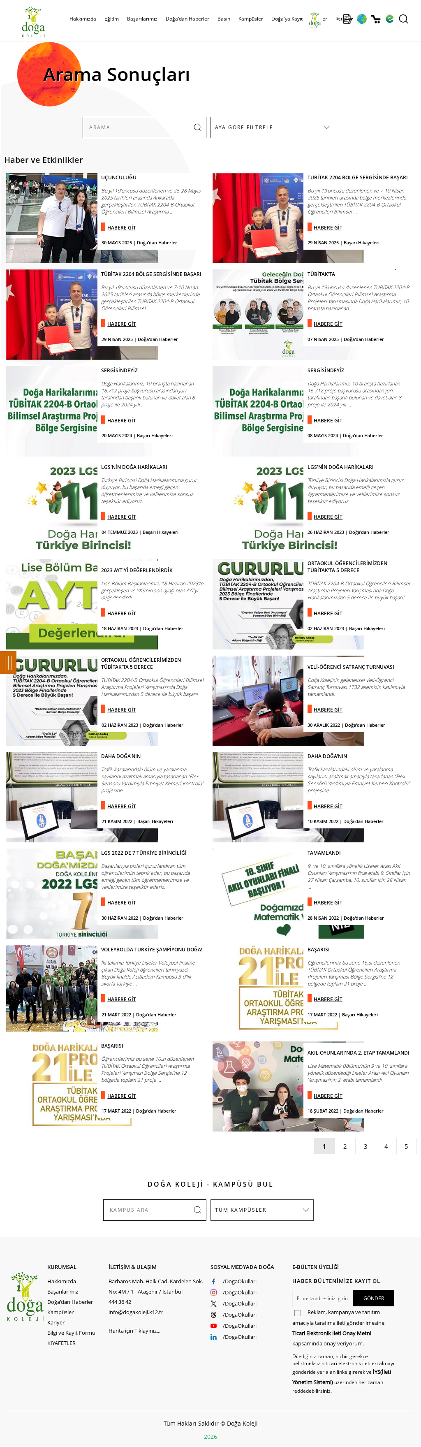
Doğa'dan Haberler (187, 18)
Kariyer (56, 1322)
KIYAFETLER (61, 1343)
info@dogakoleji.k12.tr (136, 1312)
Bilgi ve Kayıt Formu (71, 1332)
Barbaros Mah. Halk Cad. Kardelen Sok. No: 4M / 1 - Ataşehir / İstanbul (156, 1286)
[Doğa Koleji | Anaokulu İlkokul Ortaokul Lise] (24, 21)
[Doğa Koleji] (26, 1296)
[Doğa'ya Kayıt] (348, 19)
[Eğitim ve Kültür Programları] (361, 19)
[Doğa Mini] (334, 19)
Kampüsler (250, 18)
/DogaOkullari (240, 1281)
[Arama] (403, 19)
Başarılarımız (62, 1291)
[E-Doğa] (389, 19)
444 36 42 (120, 1302)
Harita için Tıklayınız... (134, 1330)
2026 (210, 1436)
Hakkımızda (61, 1281)
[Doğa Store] (375, 19)
